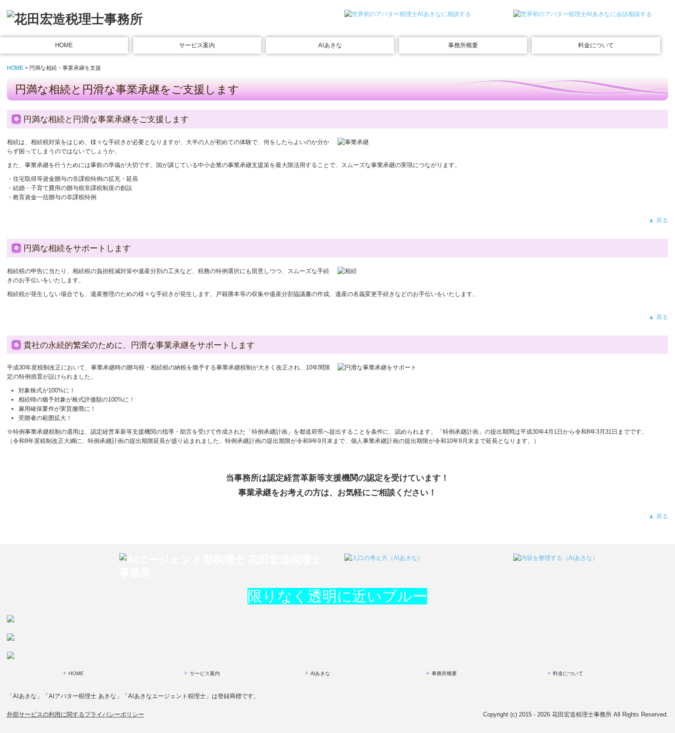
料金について (596, 45)
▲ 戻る (658, 220)
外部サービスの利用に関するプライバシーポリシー (75, 714)
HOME (64, 45)
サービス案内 (197, 45)
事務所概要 (463, 45)
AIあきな (330, 45)
